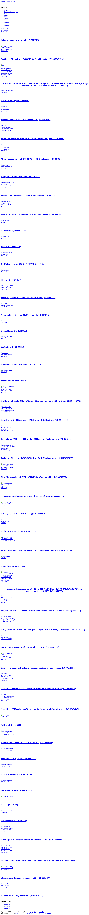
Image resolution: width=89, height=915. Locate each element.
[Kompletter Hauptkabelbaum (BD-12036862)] (8, 168)
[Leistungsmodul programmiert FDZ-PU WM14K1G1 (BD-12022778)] (8, 831)
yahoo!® (41, 912)
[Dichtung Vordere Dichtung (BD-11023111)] (8, 523)
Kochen (6, 13)
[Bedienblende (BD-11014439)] (8, 322)
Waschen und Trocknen (10, 19)
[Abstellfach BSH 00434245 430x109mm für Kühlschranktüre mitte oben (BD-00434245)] (8, 701)
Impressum (7, 908)
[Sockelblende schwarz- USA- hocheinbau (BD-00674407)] (8, 111)
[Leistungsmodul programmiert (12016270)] (8, 32)
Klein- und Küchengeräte (11, 12)
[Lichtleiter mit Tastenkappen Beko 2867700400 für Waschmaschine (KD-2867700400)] (8, 852)
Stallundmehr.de (19, 913)
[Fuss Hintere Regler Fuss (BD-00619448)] (8, 750)
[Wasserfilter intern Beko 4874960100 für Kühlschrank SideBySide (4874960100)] (8, 542)
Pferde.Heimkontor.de (45, 913)
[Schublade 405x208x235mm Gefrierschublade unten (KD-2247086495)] (8, 130)
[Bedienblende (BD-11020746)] (8, 812)
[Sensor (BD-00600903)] (8, 238)
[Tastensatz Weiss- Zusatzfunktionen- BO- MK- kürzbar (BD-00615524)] (8, 206)
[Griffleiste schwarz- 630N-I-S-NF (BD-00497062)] (8, 255)
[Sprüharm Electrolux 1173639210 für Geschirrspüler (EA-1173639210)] (8, 51)
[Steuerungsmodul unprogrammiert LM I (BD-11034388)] (8, 869)
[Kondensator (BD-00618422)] (8, 222)
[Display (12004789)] (7, 796)
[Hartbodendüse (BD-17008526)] (8, 92)
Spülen (6, 18)
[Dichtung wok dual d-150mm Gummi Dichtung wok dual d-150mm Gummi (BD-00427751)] (8, 392)
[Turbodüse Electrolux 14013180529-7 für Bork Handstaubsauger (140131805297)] (8, 450)
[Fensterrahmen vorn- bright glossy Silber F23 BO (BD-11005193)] (8, 639)
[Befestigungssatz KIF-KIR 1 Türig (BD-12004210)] (8, 505)
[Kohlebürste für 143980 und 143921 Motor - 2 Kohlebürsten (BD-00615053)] (8, 411)
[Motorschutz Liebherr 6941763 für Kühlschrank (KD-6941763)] (8, 187)
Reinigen (6, 16)
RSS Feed (7, 905)
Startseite (6, 22)
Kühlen (6, 15)
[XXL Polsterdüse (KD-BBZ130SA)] (8, 766)
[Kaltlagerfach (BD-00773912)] (8, 338)
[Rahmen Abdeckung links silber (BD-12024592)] (8, 887)
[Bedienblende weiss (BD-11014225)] (8, 782)
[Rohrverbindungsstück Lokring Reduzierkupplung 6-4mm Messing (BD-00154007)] (8, 659)
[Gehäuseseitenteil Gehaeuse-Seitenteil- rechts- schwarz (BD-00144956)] (8, 488)
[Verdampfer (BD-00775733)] (8, 372)
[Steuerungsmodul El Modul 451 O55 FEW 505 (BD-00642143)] (8, 289)
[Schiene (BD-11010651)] (8, 716)
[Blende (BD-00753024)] (8, 271)
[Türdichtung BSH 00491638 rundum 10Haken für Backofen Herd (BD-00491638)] (8, 430)
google (31, 912)
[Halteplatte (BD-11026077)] (8, 558)
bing (35, 912)
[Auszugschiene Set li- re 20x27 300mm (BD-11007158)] (8, 306)
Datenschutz (7, 906)
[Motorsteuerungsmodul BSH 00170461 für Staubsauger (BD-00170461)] (8, 150)
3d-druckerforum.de (30, 913)
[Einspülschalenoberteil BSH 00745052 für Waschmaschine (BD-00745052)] (8, 469)
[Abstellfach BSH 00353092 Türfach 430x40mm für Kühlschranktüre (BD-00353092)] (8, 680)
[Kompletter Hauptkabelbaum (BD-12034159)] (8, 356)
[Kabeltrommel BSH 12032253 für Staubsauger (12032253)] (8, 734)
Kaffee (6, 10)
